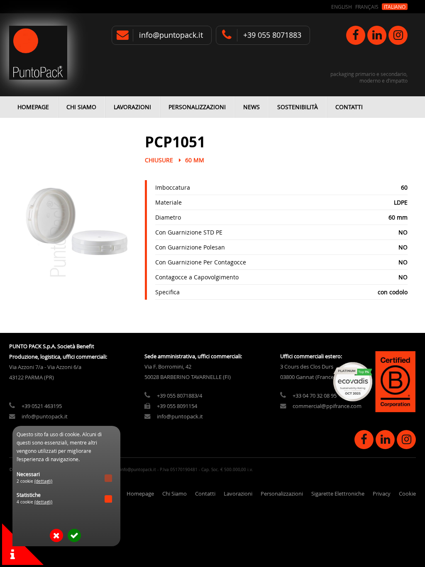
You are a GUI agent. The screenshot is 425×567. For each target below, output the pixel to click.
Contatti (349, 107)
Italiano (394, 6)
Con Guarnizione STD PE (188, 232)
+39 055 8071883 (272, 35)
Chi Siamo (81, 107)
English (341, 6)
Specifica (167, 292)
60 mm (194, 160)
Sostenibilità (297, 107)
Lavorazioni (132, 107)
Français (367, 6)
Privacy (382, 493)
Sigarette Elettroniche (337, 493)
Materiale (168, 202)
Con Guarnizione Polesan (190, 247)
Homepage (33, 107)
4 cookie (34, 502)
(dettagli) (43, 481)
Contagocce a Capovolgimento (197, 277)
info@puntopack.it (171, 35)
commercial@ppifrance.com (327, 406)
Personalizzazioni (197, 107)
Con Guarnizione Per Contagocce (200, 262)
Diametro (168, 217)
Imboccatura (172, 187)
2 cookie (34, 481)
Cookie (407, 493)
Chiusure (159, 160)
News (251, 107)
